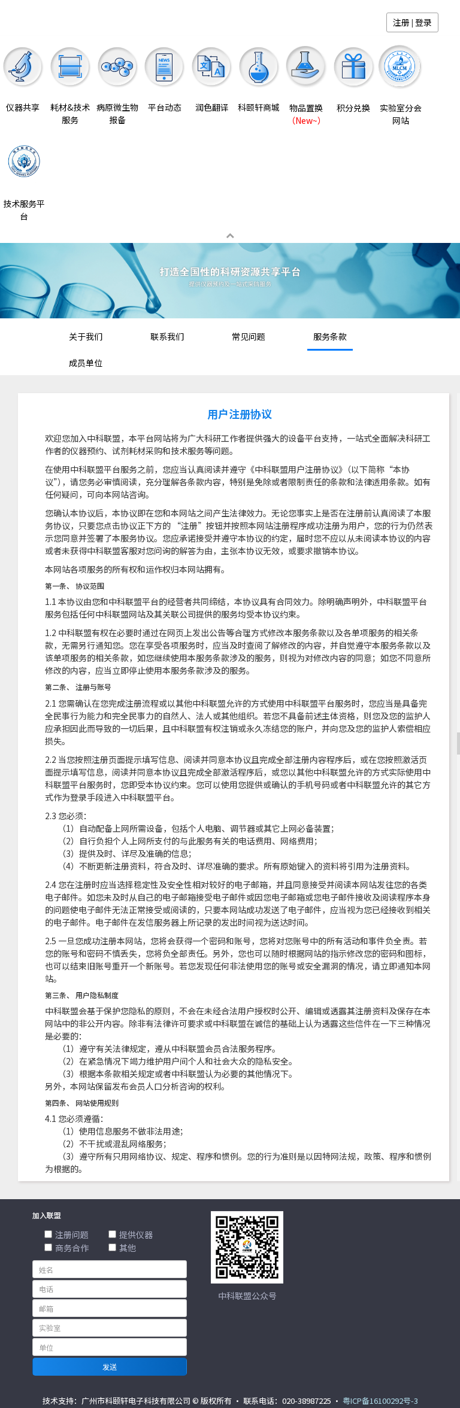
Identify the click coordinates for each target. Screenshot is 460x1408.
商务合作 (72, 1248)
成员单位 (85, 363)
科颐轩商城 (259, 107)
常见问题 (248, 336)
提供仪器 (136, 1234)
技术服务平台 (24, 209)
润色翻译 (212, 107)
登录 (423, 22)
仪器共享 (23, 107)
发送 (109, 1366)
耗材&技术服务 (70, 113)
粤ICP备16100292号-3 (380, 1400)
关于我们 (85, 336)
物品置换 (306, 114)
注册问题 (72, 1234)
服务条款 (330, 336)
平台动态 (164, 107)
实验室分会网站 (401, 114)
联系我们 (167, 336)
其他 (127, 1248)
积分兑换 (353, 108)
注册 (401, 22)
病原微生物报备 (117, 113)
